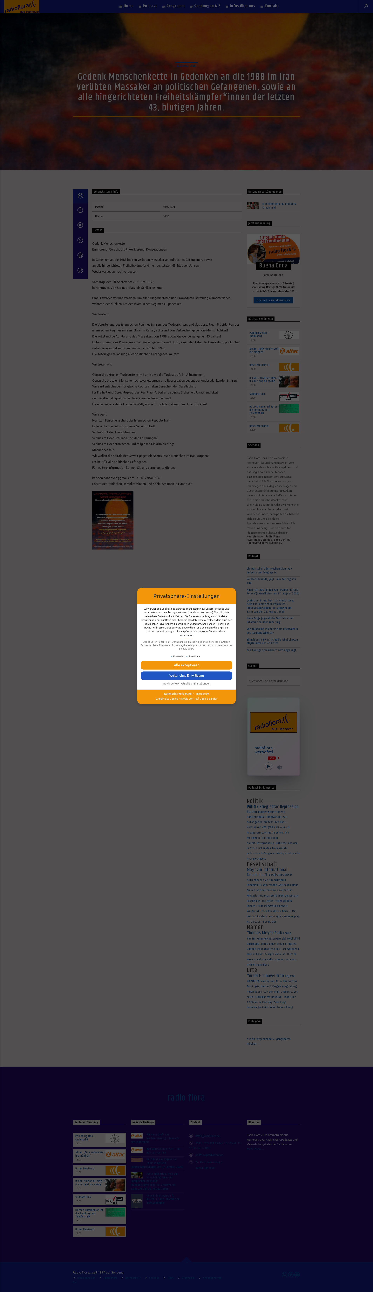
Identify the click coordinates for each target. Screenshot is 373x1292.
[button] (186, 675)
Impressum (202, 693)
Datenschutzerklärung (178, 693)
